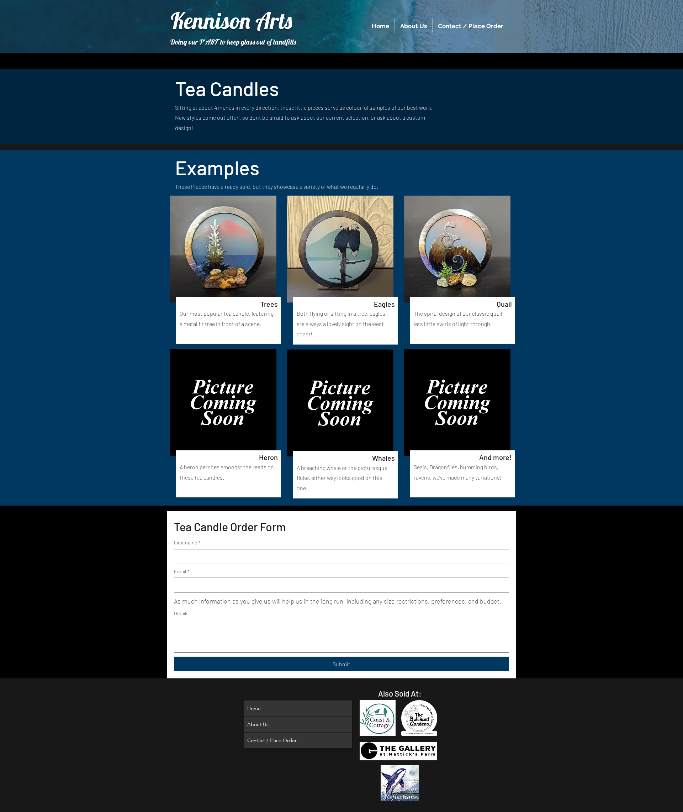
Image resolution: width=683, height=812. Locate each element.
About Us (258, 724)
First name (187, 542)
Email (182, 571)
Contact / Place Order (272, 740)
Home (254, 708)
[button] (223, 249)
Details (181, 613)
